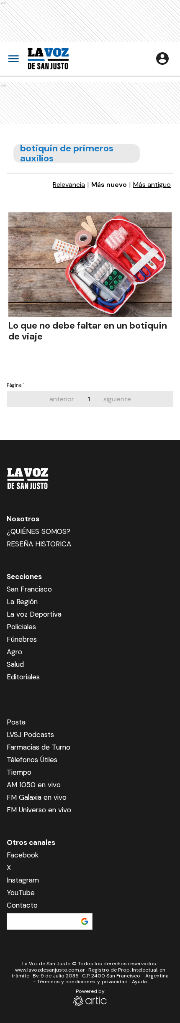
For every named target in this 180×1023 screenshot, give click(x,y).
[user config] (162, 58)
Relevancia (69, 185)
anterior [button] (61, 399)
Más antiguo (152, 185)
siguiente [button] (117, 399)
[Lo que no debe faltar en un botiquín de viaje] (90, 264)
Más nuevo (109, 185)
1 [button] (88, 399)
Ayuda (139, 981)
